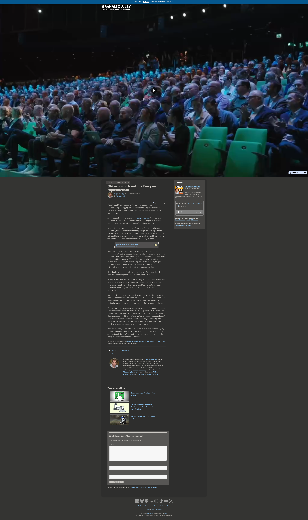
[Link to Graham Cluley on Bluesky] (142, 500)
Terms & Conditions (156, 509)
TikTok (155, 372)
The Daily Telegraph (141, 218)
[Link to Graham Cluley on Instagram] (156, 500)
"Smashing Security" (130, 372)
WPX (165, 513)
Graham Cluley (108, 2)
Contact (161, 2)
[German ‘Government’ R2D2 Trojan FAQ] (119, 420)
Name (111, 464)
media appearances (139, 370)
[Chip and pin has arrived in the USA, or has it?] (119, 396)
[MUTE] (196, 212)
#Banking (111, 354)
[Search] (172, 2)
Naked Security (124, 350)
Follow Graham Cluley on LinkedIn (138, 341)
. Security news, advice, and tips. (127, 245)
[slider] (185, 212)
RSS (192, 220)
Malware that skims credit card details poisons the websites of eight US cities (142, 407)
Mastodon (161, 341)
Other (196, 220)
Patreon (177, 225)
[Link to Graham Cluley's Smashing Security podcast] (152, 500)
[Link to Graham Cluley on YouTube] (166, 500)
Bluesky (152, 341)
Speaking (138, 2)
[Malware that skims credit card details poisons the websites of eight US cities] (119, 408)
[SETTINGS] (200, 212)
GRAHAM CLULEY (116, 6)
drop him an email (153, 374)
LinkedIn (126, 374)
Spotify (188, 220)
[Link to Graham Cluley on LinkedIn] (137, 500)
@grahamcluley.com (122, 195)
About (168, 2)
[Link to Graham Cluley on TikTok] (161, 500)
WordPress (150, 513)
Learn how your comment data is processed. (144, 487)
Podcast (154, 2)
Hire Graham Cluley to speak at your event (149, 506)
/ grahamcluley (120, 196)
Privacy (148, 509)
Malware (114, 350)
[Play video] (154, 90)
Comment (112, 444)
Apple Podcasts (180, 220)
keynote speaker (151, 359)
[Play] (178, 212)
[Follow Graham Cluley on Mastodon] (147, 500)
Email (111, 473)
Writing (146, 2)
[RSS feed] (171, 500)
